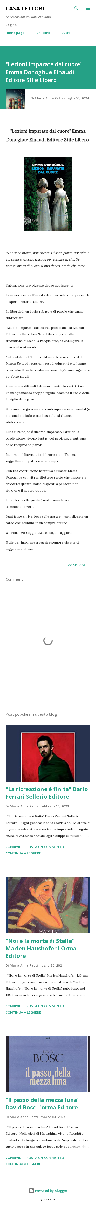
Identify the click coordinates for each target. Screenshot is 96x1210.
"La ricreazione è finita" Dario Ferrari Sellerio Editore (47, 792)
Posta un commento (45, 847)
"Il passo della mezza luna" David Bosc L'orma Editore (43, 1103)
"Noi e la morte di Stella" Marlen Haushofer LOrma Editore (41, 948)
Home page (15, 32)
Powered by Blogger (50, 1190)
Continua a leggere (23, 853)
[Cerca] (76, 8)
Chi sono (43, 32)
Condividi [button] (76, 565)
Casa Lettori (25, 8)
